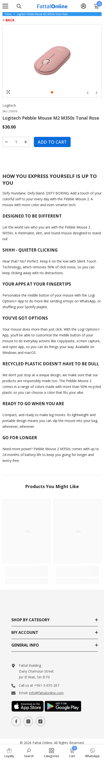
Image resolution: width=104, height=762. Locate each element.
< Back (8, 20)
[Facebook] (16, 721)
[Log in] (83, 6)
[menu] (5, 6)
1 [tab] (52, 92)
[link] (26, 571)
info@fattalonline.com (46, 693)
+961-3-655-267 (46, 685)
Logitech (9, 105)
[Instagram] (28, 721)
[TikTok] (40, 721)
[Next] (96, 92)
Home (8, 14)
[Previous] (87, 92)
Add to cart (52, 142)
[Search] (19, 6)
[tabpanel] (52, 61)
